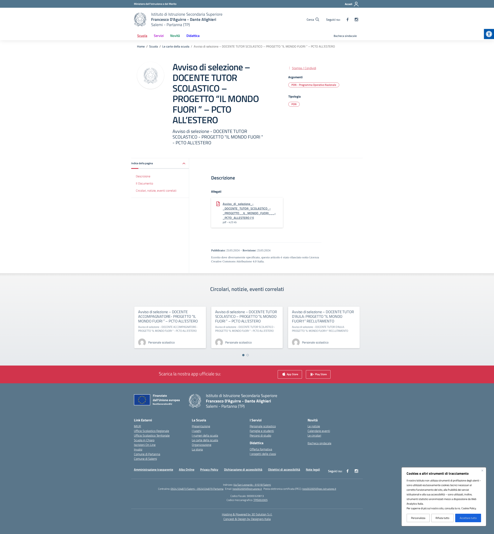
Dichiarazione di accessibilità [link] (243, 469)
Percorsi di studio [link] (260, 435)
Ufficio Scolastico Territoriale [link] (152, 435)
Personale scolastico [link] (263, 426)
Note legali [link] (313, 469)
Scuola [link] (142, 35)
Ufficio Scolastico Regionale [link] (151, 431)
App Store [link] (292, 374)
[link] (489, 34)
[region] (443, 496)
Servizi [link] (159, 35)
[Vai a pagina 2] (247, 355)
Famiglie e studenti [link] (262, 431)
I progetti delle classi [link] (263, 454)
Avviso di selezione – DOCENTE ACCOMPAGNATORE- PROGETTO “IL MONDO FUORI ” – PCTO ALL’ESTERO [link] (168, 316)
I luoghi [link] (196, 431)
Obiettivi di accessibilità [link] (284, 469)
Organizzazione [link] (201, 444)
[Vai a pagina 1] (243, 355)
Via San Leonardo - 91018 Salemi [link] (252, 485)
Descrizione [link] (143, 176)
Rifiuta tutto (442, 518)
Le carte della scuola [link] (205, 440)
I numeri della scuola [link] (205, 435)
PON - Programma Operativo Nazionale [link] (313, 85)
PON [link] (294, 104)
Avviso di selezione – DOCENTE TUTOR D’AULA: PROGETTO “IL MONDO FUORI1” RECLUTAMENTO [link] (323, 316)
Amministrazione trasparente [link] (153, 469)
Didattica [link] (193, 35)
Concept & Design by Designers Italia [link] (247, 519)
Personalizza (418, 518)
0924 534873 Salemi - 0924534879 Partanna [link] (197, 489)
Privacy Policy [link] (209, 469)
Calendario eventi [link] (319, 431)
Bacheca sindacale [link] (345, 36)
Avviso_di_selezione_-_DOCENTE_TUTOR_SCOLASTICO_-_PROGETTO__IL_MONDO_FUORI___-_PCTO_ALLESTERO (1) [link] (249, 211)
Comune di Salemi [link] (145, 458)
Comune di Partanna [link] (147, 454)
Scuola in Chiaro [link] (144, 440)
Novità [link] (175, 35)
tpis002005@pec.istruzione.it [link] (319, 489)
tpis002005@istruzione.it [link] (247, 489)
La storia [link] (197, 449)
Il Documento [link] (144, 183)
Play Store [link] (320, 374)
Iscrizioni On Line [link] (145, 444)
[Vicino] (482, 470)
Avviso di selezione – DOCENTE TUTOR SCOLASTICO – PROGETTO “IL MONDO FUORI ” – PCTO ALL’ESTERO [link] (246, 316)
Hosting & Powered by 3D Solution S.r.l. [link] (247, 514)
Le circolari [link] (314, 435)
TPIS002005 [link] (260, 500)
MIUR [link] (137, 426)
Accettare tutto (468, 518)
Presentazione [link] (201, 426)
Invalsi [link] (138, 449)
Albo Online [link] (186, 469)
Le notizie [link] (314, 426)
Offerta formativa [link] (261, 449)
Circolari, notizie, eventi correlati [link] (156, 190)
